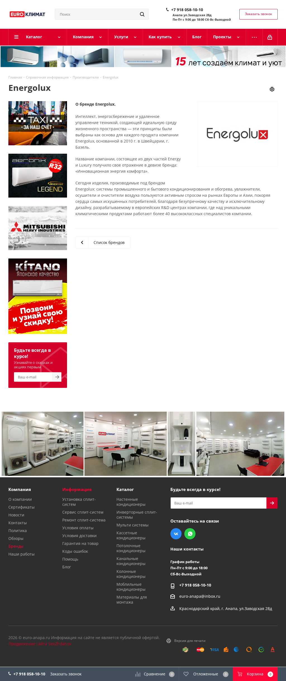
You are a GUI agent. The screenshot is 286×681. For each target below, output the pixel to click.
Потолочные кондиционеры (131, 548)
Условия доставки (79, 535)
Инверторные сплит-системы (136, 514)
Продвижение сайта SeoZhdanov (39, 643)
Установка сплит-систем (79, 502)
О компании (20, 499)
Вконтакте (176, 533)
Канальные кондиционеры (131, 561)
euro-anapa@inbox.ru (199, 596)
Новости (16, 515)
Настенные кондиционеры (131, 502)
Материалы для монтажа (131, 599)
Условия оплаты (78, 527)
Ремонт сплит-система (84, 520)
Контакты (17, 522)
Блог (66, 567)
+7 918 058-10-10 (187, 9)
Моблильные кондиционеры (131, 587)
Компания (19, 489)
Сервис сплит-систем (82, 512)
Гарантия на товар (80, 543)
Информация (77, 489)
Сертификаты (21, 507)
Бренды (15, 546)
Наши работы (21, 554)
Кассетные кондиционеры (131, 535)
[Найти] (142, 14)
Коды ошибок (75, 551)
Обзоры (15, 538)
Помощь (70, 559)
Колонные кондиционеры (131, 574)
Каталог (125, 489)
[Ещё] (254, 37)
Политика (17, 530)
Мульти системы (132, 525)
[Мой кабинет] (270, 37)
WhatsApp (190, 533)
